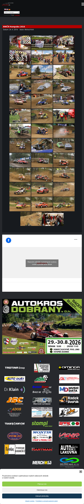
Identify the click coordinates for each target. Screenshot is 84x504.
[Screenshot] (42, 359)
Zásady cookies (29, 501)
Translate (17, 15)
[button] (81, 472)
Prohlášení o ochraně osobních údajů (47, 501)
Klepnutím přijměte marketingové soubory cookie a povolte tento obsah (42, 263)
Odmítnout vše (42, 490)
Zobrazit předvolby (42, 496)
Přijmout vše (42, 484)
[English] (7, 9)
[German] (9, 9)
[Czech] (5, 9)
